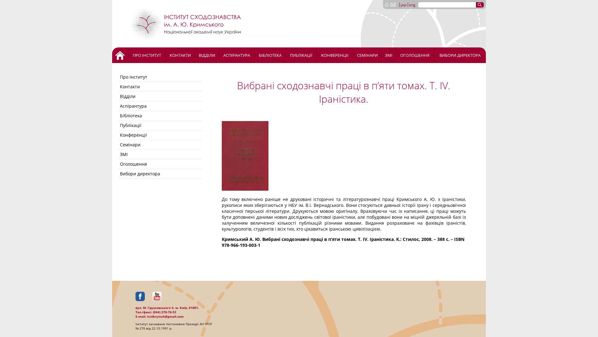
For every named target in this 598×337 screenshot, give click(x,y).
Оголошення (415, 55)
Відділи (207, 55)
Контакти (180, 55)
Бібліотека (270, 55)
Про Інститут (147, 55)
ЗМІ (388, 55)
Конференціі (335, 55)
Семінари (367, 55)
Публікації (301, 55)
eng (412, 4)
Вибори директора (460, 55)
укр (403, 4)
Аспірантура (236, 55)
